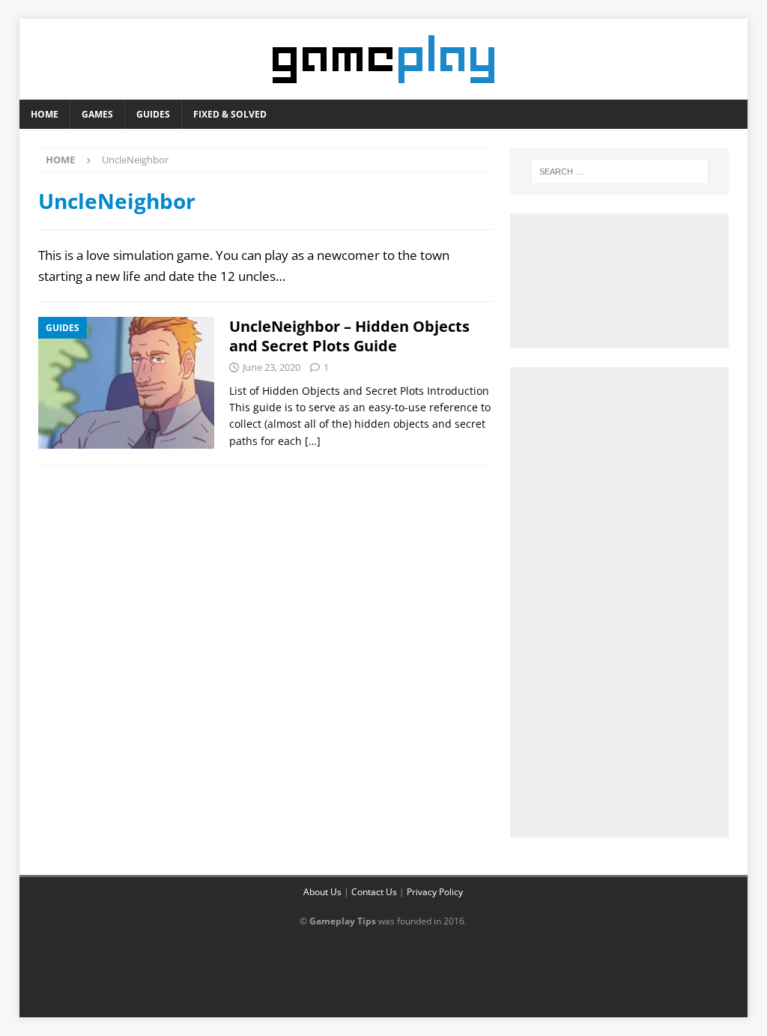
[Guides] (126, 383)
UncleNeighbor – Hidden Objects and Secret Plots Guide (349, 336)
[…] (313, 441)
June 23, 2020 (271, 367)
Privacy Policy (435, 891)
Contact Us (374, 891)
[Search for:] (619, 171)
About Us (322, 891)
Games (97, 114)
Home (44, 114)
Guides (153, 114)
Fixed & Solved (230, 114)
